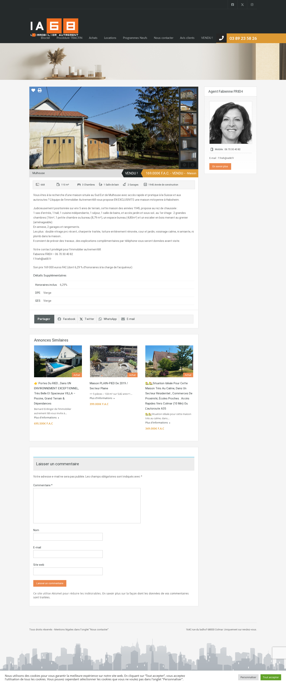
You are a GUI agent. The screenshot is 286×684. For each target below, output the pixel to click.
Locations (110, 38)
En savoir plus (220, 166)
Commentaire (43, 485)
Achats (93, 38)
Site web (38, 564)
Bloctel (45, 38)
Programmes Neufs (135, 38)
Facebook (69, 319)
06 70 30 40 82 (232, 149)
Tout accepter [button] (271, 677)
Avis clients (187, 38)
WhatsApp (110, 319)
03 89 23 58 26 (243, 39)
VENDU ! (207, 38)
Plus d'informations (45, 417)
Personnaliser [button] (248, 677)
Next (175, 128)
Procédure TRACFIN (69, 38)
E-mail (131, 319)
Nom (36, 530)
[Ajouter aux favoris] (33, 91)
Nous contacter (163, 38)
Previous (32, 128)
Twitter (89, 319)
